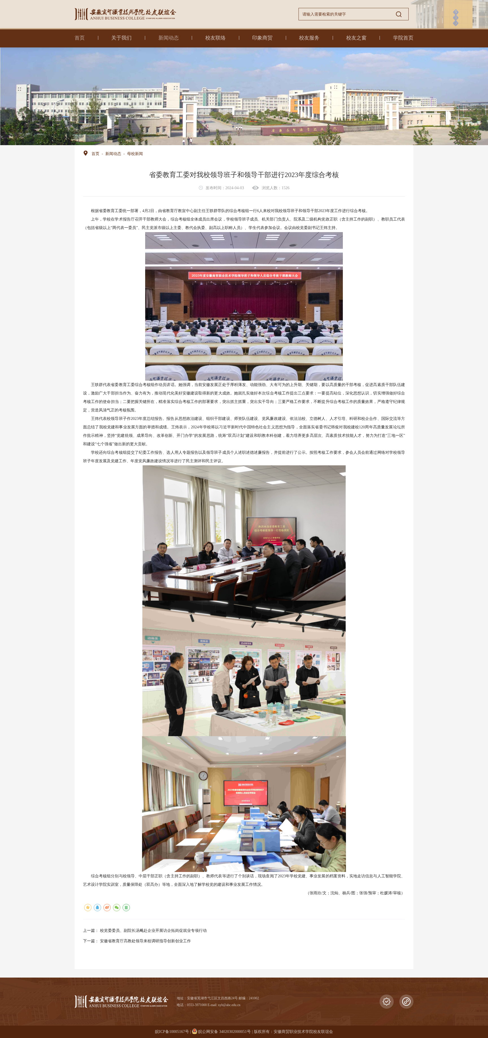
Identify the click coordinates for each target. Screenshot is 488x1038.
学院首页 (403, 38)
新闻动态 (168, 38)
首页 (80, 38)
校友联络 (215, 38)
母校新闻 (135, 154)
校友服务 (309, 38)
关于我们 (121, 38)
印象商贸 (262, 38)
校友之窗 (356, 38)
